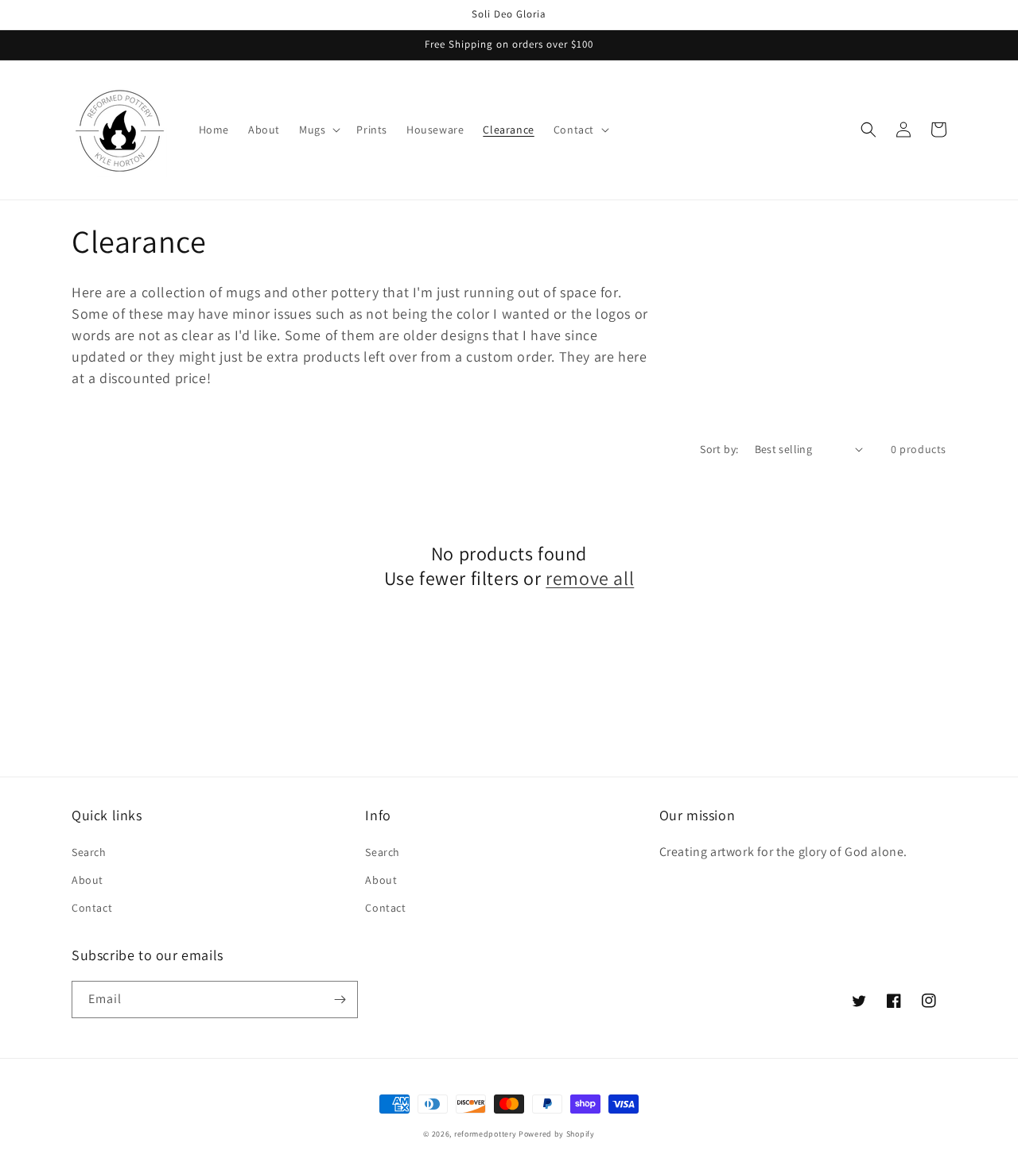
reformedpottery (485, 1134)
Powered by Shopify (557, 1134)
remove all (590, 578)
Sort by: (719, 449)
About (87, 880)
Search (89, 852)
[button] (318, 129)
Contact (92, 908)
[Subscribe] (339, 999)
